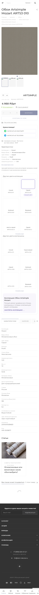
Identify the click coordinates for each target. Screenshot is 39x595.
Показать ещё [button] (19, 233)
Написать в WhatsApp (15, 131)
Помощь (5, 545)
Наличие (25, 321)
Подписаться (30, 512)
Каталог (5, 521)
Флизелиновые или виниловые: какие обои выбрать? (13, 469)
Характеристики (10, 321)
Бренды (5, 530)
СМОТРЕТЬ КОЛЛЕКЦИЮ (14, 310)
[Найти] (34, 3)
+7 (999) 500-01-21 (20, 552)
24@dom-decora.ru (21, 558)
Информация (7, 540)
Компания (6, 535)
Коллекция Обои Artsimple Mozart (16, 299)
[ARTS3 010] (5, 82)
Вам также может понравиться (13, 482)
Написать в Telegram (15, 135)
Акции (4, 526)
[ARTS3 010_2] (12, 82)
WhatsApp (20, 566)
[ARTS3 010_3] (20, 82)
